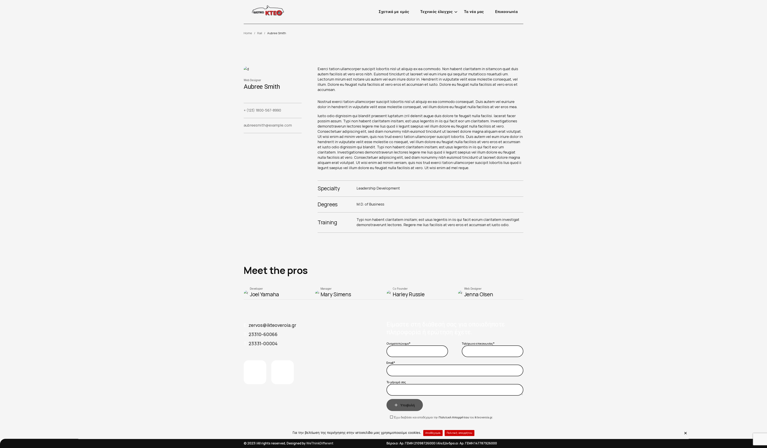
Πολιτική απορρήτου (460, 433)
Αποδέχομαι (433, 433)
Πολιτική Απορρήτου (454, 417)
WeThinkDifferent (319, 443)
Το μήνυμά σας (396, 382)
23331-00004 (263, 343)
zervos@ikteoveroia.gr (272, 325)
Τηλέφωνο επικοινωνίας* (478, 343)
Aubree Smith (262, 86)
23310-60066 (263, 334)
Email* (390, 362)
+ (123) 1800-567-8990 (262, 110)
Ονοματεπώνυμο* (398, 343)
